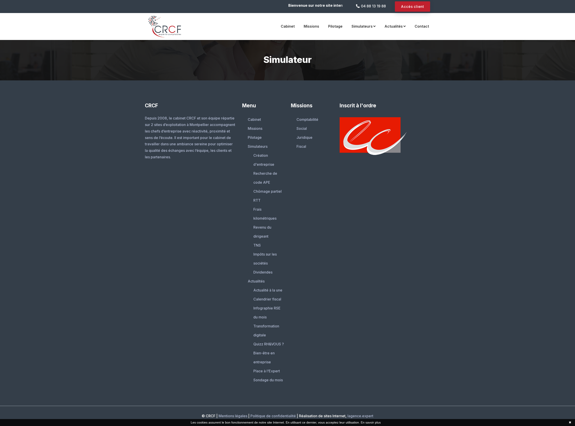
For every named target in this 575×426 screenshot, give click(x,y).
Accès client (412, 6)
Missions (311, 26)
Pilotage (335, 26)
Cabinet (288, 26)
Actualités (394, 26)
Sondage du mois (268, 380)
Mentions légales (233, 416)
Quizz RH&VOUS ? (268, 344)
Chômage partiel (267, 191)
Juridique (304, 137)
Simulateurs (362, 26)
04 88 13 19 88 (373, 6)
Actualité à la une (267, 290)
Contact (422, 26)
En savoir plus (371, 422)
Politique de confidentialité (273, 416)
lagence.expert (360, 416)
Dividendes (262, 272)
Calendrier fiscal (267, 299)
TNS (257, 245)
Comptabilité (307, 119)
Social (301, 128)
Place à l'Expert (266, 371)
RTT (257, 200)
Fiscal (301, 146)
